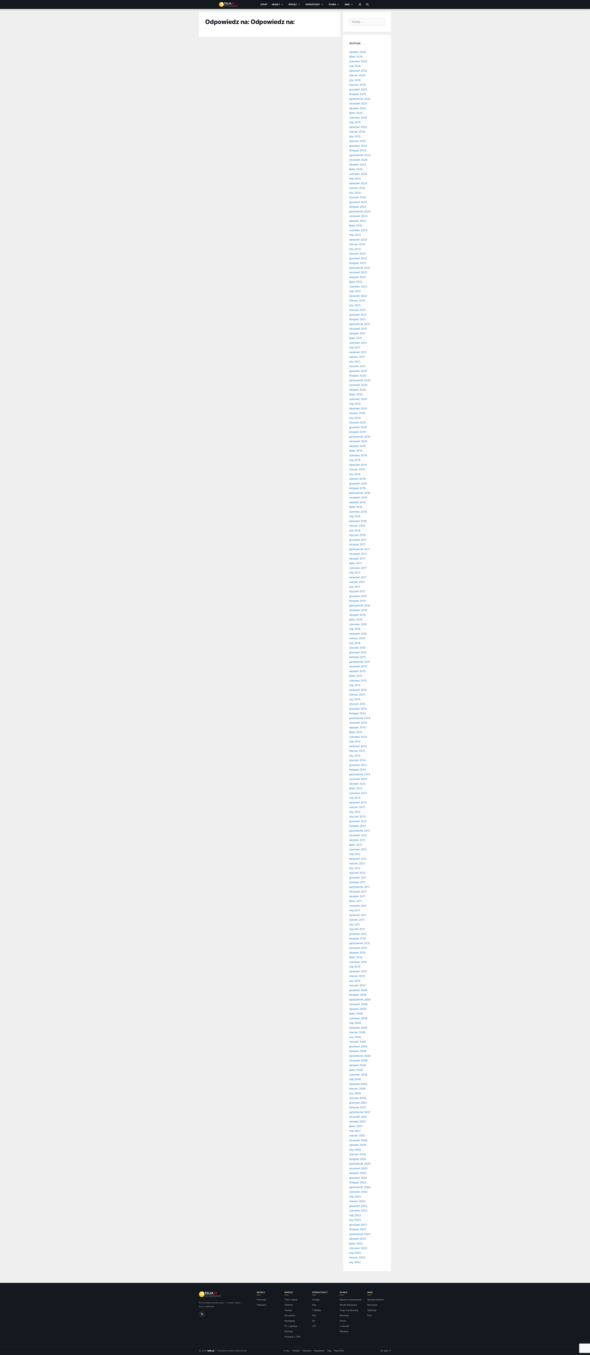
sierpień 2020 (357, 389)
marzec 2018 (357, 525)
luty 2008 (355, 1093)
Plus (314, 1315)
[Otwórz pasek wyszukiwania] (367, 4)
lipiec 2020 (356, 394)
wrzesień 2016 (358, 610)
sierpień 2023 (357, 220)
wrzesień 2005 (358, 1168)
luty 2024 (355, 192)
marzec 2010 (357, 976)
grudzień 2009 (358, 990)
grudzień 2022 (358, 258)
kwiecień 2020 (358, 408)
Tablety (288, 1310)
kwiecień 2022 (358, 295)
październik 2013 (359, 774)
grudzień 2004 (358, 1177)
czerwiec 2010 (358, 962)
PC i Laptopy (290, 1326)
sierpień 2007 (357, 1121)
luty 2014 (355, 755)
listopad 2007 (357, 1107)
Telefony (288, 1304)
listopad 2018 (357, 488)
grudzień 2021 (358, 314)
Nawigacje (289, 1320)
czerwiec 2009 (358, 1018)
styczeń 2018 (357, 535)
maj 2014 (355, 741)
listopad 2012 (357, 825)
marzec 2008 (357, 1088)
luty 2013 (355, 811)
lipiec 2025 (355, 112)
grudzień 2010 (358, 933)
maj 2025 (355, 122)
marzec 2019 (357, 469)
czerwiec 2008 (358, 1074)
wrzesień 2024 (358, 159)
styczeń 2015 (357, 703)
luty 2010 (355, 980)
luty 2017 (354, 586)
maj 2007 (355, 1130)
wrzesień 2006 (358, 1140)
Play (314, 1304)
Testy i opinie (290, 1299)
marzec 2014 (357, 750)
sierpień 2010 (357, 952)
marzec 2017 (357, 582)
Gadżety (288, 1331)
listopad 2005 (357, 1159)
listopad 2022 (357, 263)
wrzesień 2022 (358, 272)
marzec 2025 (357, 131)
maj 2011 (354, 910)
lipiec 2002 (356, 1243)
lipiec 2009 (356, 1013)
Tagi (329, 1350)
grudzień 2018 (358, 483)
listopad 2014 (357, 713)
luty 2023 (355, 249)
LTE (314, 1326)
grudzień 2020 (358, 371)
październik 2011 (359, 887)
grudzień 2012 (358, 821)
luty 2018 (354, 530)
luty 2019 (355, 474)
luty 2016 (355, 643)
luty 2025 (355, 136)
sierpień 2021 (357, 333)
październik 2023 (359, 211)
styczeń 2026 (357, 84)
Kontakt (296, 1350)
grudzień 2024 (358, 145)
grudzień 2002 (358, 1224)
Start (263, 4)
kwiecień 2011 (357, 915)
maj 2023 (355, 234)
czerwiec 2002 (358, 1248)
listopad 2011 (357, 882)
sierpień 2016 (357, 614)
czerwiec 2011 (357, 905)
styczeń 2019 (357, 478)
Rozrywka (372, 1304)
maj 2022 (355, 291)
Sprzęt (292, 4)
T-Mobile (316, 1310)
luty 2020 (355, 417)
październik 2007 (359, 1112)
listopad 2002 (357, 1229)
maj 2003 (355, 1215)
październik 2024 (359, 155)
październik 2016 (359, 605)
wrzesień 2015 (358, 666)
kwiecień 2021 (358, 352)
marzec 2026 (357, 75)
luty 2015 (354, 699)
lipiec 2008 (356, 1069)
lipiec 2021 (355, 338)
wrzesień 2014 (358, 722)
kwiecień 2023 (358, 239)
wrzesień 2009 (358, 1004)
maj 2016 (355, 628)
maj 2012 (354, 854)
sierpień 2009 (357, 1008)
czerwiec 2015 (358, 680)
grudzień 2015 (358, 652)
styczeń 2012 (357, 872)
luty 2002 (355, 1262)
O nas (287, 1350)
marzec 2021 (357, 356)
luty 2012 (354, 868)
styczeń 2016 (357, 647)
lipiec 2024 (356, 169)
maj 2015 (354, 685)
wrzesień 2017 (358, 553)
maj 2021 (354, 347)
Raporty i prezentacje (350, 1299)
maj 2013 (355, 797)
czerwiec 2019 (358, 455)
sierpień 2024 (357, 164)
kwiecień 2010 (358, 971)
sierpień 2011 (357, 896)
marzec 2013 (357, 807)
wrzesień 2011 (358, 891)
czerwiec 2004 (358, 1191)
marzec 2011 (357, 919)
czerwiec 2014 (358, 736)
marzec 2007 (357, 1135)
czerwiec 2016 (358, 624)
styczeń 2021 (357, 366)
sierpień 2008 (357, 1065)
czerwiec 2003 (358, 1210)
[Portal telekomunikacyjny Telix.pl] (210, 1294)
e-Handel (344, 1326)
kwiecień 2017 (358, 577)
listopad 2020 (357, 375)
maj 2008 (355, 1079)
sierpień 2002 (357, 1238)
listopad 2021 (357, 319)
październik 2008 (359, 1055)
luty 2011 (354, 924)
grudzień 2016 (358, 596)
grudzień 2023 (358, 202)
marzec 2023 (357, 244)
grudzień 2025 (358, 89)
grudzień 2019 (358, 427)
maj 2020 (355, 403)
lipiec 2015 (355, 675)
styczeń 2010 (357, 985)
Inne (347, 4)
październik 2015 (359, 661)
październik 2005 (359, 1163)
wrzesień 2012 (358, 835)
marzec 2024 (357, 187)
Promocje (261, 1299)
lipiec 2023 (356, 225)
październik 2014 (359, 718)
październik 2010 (359, 943)
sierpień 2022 (357, 277)
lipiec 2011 (355, 901)
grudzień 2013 (358, 765)
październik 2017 (359, 549)
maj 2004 (355, 1196)
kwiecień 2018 (358, 521)
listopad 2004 (357, 1182)
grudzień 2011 (357, 877)
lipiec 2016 (355, 619)
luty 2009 (355, 1037)
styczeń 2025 (357, 141)
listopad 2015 (357, 657)
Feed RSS (339, 1350)
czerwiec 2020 (358, 399)
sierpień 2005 (357, 1173)
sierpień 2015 (357, 671)
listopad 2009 (357, 994)
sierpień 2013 (357, 783)
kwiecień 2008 (358, 1084)
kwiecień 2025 (358, 127)
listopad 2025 (357, 94)
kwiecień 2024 (358, 183)
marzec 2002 (357, 1257)
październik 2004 (360, 1187)
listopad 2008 (357, 1051)
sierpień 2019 (357, 446)
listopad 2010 (357, 938)
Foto (369, 1315)
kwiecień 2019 (358, 464)
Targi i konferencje (349, 1310)
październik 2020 (359, 380)
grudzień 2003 (358, 1206)
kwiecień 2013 (358, 802)
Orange (316, 1299)
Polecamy (262, 1304)
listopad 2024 (357, 150)
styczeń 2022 (357, 309)
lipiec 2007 (356, 1126)
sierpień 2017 (357, 558)
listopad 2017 (357, 544)
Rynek (332, 4)
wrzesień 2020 (358, 385)
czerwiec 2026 (358, 61)
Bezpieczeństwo (375, 1299)
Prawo (343, 1320)
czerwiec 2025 (358, 117)
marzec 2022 (357, 300)
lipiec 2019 (355, 450)
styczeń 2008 (357, 1098)
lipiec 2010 (355, 957)
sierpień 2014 (357, 727)
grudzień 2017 (358, 539)
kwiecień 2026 (358, 70)
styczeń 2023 (357, 253)
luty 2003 (355, 1219)
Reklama (344, 1331)
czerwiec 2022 (358, 286)
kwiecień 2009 (358, 1027)
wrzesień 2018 (358, 497)
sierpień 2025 (357, 108)
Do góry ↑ (385, 1350)
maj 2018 (354, 516)
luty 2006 (355, 1149)
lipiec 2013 (355, 788)
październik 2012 (359, 830)
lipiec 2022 (355, 281)
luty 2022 (355, 305)
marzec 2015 (357, 694)
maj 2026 (355, 66)
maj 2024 (355, 178)
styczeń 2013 (357, 816)
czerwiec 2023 (358, 230)
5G (313, 1320)
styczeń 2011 (357, 929)
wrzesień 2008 (358, 1060)
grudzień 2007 (358, 1102)
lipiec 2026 (356, 56)
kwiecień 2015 (358, 689)
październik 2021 (359, 324)
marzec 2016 (357, 638)
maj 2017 (354, 572)
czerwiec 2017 (358, 568)
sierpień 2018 (357, 502)
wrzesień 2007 (358, 1116)
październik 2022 (359, 267)
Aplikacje (371, 1310)
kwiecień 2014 (358, 746)
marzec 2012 (357, 863)
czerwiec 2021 (358, 342)
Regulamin (319, 1350)
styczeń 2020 (357, 422)
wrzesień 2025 (358, 103)
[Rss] (202, 1314)
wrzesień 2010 (358, 947)
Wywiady (344, 1315)
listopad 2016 (357, 600)
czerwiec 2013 (358, 793)
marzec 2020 (357, 413)
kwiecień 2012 (358, 858)
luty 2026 (355, 80)
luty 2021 (354, 361)
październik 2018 (359, 492)
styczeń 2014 (357, 760)
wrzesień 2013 (358, 779)
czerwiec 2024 (358, 173)
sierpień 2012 (357, 840)
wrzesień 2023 (358, 216)
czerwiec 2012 (358, 849)
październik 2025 (359, 98)
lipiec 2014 (355, 732)
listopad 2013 (357, 769)
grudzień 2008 (358, 1046)
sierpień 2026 (357, 52)
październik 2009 (360, 999)
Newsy (276, 4)
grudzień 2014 (358, 708)
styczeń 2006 (357, 1154)
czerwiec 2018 (358, 511)
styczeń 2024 (357, 197)
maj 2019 (355, 460)
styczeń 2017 (357, 591)
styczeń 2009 (357, 1041)
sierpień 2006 (357, 1144)
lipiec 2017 (355, 563)
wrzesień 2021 (358, 328)
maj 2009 (355, 1022)
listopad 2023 (357, 206)
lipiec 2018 (355, 506)
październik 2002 (359, 1234)
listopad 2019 (357, 431)
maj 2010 (355, 966)
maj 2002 (355, 1252)
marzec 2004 (357, 1201)
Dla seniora (289, 1315)
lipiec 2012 (355, 844)
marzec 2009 (357, 1032)
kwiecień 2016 (358, 633)
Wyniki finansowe (348, 1304)
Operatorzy (312, 4)
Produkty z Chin (292, 1336)
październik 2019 (359, 436)
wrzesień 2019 (358, 441)
